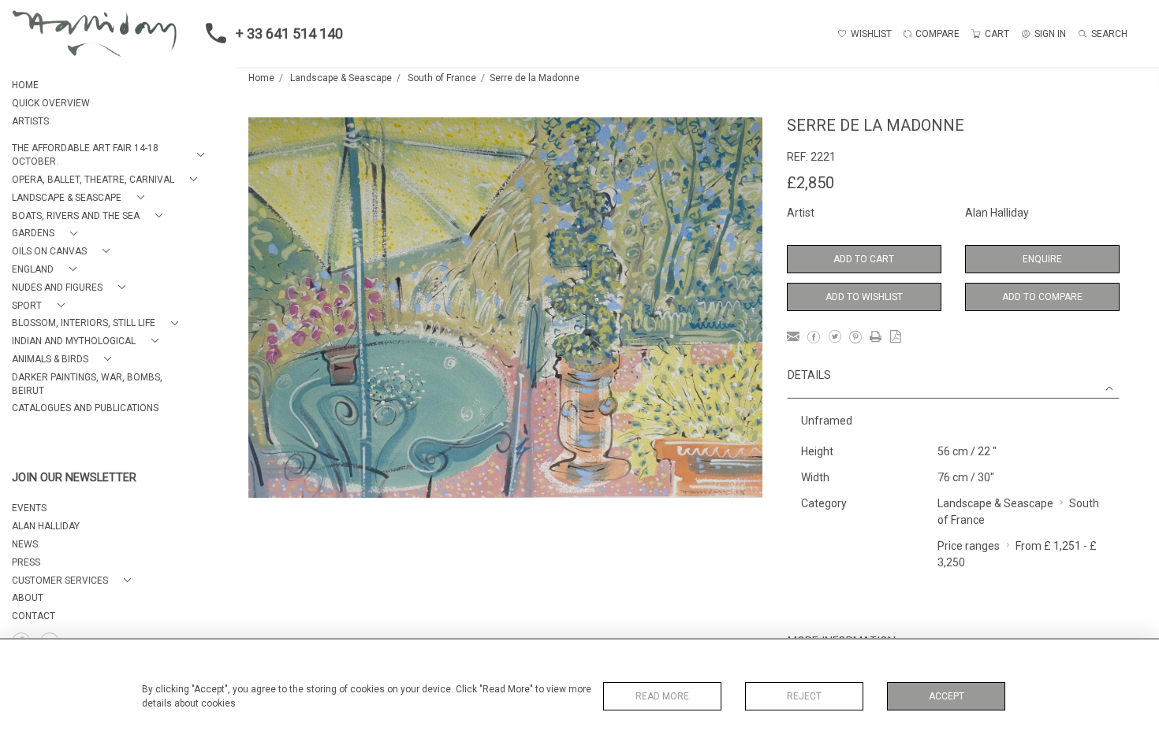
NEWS (25, 544)
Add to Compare (1042, 296)
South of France (442, 77)
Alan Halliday (997, 212)
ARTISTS (30, 121)
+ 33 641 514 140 (289, 33)
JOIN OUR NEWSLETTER (74, 477)
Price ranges (968, 546)
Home (261, 77)
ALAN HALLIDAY (46, 526)
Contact (33, 615)
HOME (25, 85)
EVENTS (29, 508)
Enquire (1042, 259)
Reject (804, 696)
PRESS (26, 562)
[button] (111, 155)
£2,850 (810, 183)
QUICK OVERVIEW (51, 103)
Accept (946, 696)
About (27, 597)
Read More (662, 696)
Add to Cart (863, 259)
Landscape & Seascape (341, 77)
